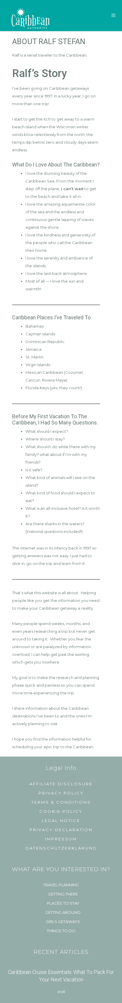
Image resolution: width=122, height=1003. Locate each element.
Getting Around (63, 912)
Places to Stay (63, 903)
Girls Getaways (63, 921)
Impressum (61, 839)
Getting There (63, 894)
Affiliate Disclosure (61, 783)
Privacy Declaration (61, 829)
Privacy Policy (61, 793)
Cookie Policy (61, 811)
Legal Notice (61, 820)
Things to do (61, 930)
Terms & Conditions (61, 802)
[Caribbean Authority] (28, 15)
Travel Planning (61, 884)
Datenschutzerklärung (61, 848)
